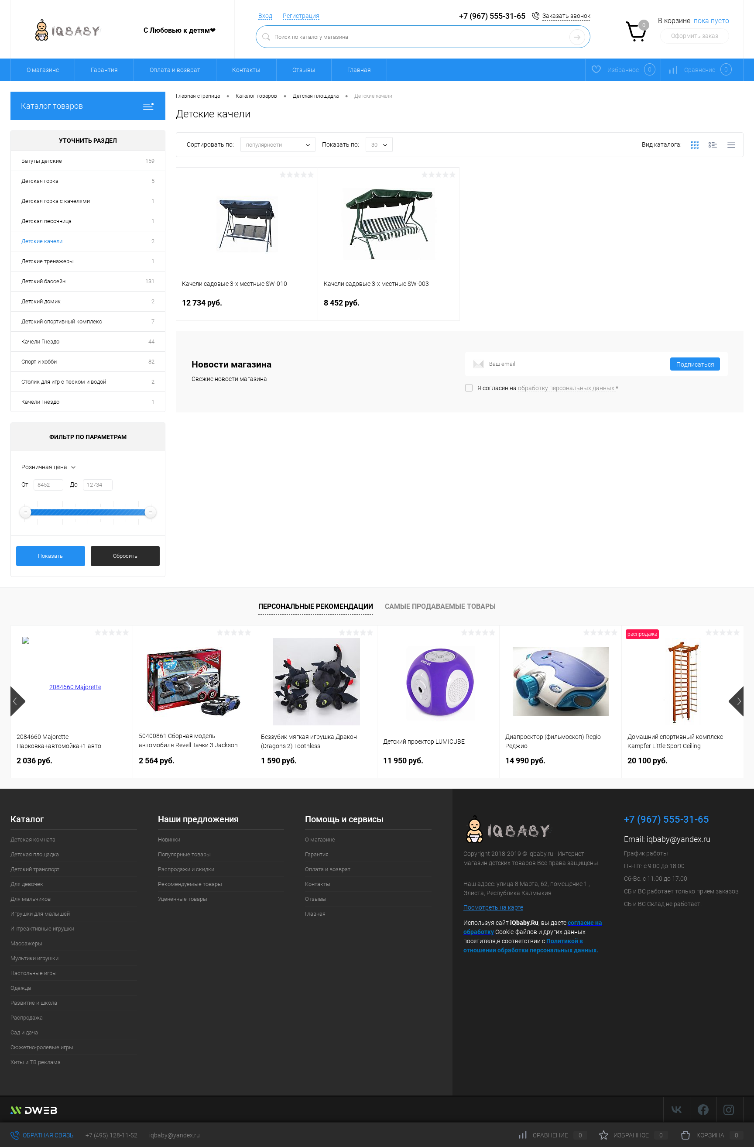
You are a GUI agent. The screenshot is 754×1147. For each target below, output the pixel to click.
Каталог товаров (52, 105)
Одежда (20, 988)
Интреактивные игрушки (42, 928)
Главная (359, 69)
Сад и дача (24, 1032)
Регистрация (301, 15)
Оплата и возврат (175, 69)
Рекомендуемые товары (190, 884)
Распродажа (26, 1017)
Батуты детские (41, 161)
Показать (50, 556)
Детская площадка (34, 854)
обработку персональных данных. (567, 388)
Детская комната (32, 839)
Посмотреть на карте (493, 907)
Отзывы (303, 69)
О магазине (43, 69)
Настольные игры (33, 973)
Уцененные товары (182, 899)
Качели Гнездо (40, 341)
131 (149, 281)
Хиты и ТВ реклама (35, 1062)
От (24, 484)
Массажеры (26, 943)
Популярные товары (184, 854)
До (74, 484)
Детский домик (41, 301)
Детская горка (39, 181)
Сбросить (125, 556)
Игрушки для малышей (40, 913)
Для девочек (26, 884)
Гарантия (104, 69)
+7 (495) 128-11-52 (111, 1135)
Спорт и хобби (39, 361)
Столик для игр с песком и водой (63, 381)
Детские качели (41, 241)
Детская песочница (46, 221)
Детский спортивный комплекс (61, 321)
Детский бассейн (43, 281)
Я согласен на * (547, 388)
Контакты (246, 69)
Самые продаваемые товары (440, 606)
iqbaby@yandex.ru (678, 839)
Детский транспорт (34, 869)
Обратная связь (47, 1135)
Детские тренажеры (47, 261)
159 (149, 161)
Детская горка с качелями (55, 201)
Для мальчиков (30, 899)
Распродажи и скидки (186, 869)
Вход (265, 15)
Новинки (169, 839)
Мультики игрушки (34, 958)
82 (151, 361)
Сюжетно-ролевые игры (41, 1047)
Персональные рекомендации (315, 606)
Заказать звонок (566, 15)
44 (151, 341)
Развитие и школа (33, 1002)
